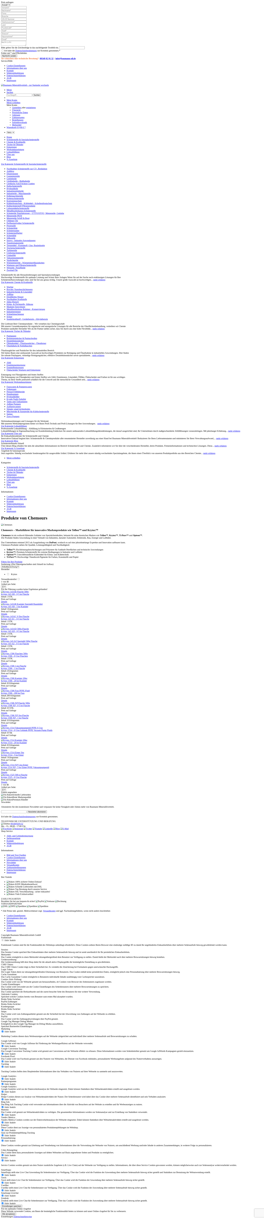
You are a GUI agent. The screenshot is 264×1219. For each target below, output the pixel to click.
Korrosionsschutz (14, 201)
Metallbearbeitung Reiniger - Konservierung (26, 309)
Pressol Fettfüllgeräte (16, 392)
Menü (9, 90)
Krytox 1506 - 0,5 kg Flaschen (14, 656)
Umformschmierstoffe (16, 253)
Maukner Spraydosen (16, 307)
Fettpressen (11, 389)
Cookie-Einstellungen (16, 65)
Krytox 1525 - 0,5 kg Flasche (14, 777)
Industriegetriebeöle (15, 191)
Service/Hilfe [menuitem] (14, 71)
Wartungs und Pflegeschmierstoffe (21, 265)
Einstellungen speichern (11, 1206)
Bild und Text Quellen (16, 855)
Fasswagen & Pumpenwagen (19, 387)
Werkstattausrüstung (15, 477)
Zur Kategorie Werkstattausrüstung (16, 382)
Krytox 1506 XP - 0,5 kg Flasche (15, 705)
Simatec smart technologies (18, 409)
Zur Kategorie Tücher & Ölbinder (16, 331)
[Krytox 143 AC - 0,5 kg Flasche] (15, 616)
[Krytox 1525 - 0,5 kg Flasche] (14, 775)
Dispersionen (12, 174)
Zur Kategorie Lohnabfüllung (14, 426)
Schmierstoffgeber (14, 233)
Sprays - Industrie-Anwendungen (21, 240)
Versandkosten (13, 865)
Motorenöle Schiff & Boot (18, 218)
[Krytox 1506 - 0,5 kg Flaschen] (14, 653)
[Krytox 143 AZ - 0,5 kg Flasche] (19, 641)
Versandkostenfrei (9, 579)
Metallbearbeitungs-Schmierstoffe (21, 211)
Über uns (11, 482)
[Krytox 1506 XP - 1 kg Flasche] (15, 715)
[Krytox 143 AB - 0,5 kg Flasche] (15, 592)
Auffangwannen (14, 406)
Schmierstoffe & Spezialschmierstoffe (23, 467)
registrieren (31, 107)
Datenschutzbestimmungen (24, 816)
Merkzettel (16, 125)
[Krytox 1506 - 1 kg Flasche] (13, 666)
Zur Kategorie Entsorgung (12, 358)
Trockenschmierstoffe (16, 248)
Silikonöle (11, 238)
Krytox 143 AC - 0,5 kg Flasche (15, 619)
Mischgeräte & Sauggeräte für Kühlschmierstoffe (28, 411)
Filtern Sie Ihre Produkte (11, 562)
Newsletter (11, 862)
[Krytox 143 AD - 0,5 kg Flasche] (15, 629)
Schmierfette (12, 228)
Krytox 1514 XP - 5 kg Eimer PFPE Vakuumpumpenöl (25, 767)
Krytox (14, 574)
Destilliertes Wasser (15, 297)
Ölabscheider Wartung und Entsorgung (23, 370)
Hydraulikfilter (13, 396)
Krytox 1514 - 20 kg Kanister (14, 742)
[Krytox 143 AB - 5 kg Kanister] (22, 604)
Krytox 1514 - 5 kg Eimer (12, 755)
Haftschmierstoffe (14, 186)
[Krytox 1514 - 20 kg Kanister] (14, 740)
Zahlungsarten (18, 117)
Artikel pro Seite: (8, 584)
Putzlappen (11, 336)
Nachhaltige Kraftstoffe (17, 299)
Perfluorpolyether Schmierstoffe (20, 223)
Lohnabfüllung (13, 480)
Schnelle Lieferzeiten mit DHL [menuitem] (28, 887)
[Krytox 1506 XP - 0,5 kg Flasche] (15, 703)
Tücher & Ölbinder (15, 472)
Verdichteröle (12, 260)
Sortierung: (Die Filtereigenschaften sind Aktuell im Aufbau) (27, 564)
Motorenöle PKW (14, 216)
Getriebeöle (12, 178)
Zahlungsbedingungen (16, 867)
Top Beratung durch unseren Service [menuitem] (31, 889)
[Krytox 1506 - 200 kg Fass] (15, 691)
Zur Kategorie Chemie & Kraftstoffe (17, 282)
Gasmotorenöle (13, 176)
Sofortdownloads (19, 122)
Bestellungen (17, 120)
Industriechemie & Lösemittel (19, 292)
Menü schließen (13, 102)
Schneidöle (11, 235)
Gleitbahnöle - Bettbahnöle (18, 181)
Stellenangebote (13, 838)
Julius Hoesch (13, 302)
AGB (9, 78)
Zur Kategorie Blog (9, 441)
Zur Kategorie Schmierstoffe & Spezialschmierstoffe (23, 164)
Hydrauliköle (12, 188)
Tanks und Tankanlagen (17, 401)
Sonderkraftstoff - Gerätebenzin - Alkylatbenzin (27, 319)
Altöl (9, 362)
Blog (9, 484)
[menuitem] (135, 65)
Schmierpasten (13, 230)
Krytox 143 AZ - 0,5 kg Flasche (15, 643)
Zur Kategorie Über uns (11, 433)
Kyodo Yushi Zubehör (16, 399)
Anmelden (17, 107)
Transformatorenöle (15, 243)
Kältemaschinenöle (15, 196)
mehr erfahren (99, 280)
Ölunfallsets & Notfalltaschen (19, 346)
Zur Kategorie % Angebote (13, 448)
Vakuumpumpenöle (15, 258)
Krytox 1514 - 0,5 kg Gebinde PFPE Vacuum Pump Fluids (26, 730)
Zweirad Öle (12, 270)
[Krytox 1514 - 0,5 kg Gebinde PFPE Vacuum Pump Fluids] (22, 728)
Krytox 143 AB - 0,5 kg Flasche (15, 594)
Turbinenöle (12, 250)
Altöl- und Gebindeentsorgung (20, 836)
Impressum (11, 80)
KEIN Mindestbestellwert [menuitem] (26, 884)
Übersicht (16, 110)
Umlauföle (11, 255)
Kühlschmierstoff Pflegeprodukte (21, 206)
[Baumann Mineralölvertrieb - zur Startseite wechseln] (25, 85)
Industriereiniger (14, 312)
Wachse (10, 287)
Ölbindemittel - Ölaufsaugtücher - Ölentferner (26, 343)
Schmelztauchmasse (15, 314)
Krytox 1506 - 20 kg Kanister (14, 681)
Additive (10, 171)
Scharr (9, 316)
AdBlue (10, 294)
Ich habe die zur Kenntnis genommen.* (32, 50)
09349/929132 (16, 824)
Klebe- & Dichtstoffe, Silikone (20, 304)
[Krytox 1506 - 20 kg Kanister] (14, 678)
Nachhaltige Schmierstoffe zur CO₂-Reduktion (27, 169)
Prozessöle (11, 225)
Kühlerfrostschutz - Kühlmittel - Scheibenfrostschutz (29, 203)
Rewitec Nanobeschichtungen (20, 289)
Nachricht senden (9, 56)
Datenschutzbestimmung (26, 50)
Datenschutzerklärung (16, 75)
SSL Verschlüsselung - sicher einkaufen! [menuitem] (32, 891)
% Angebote (12, 487)
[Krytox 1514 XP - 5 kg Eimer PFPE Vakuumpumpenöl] (14, 765)
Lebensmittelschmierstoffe (18, 208)
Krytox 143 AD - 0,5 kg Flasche (15, 631)
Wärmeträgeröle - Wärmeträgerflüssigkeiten (25, 263)
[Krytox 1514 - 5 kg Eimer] (12, 752)
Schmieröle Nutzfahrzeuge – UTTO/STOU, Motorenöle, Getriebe (35, 213)
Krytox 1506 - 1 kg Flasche (13, 668)
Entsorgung (12, 475)
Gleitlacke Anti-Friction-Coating (21, 183)
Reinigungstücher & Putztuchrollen (22, 338)
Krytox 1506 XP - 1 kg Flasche (14, 718)
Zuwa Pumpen (13, 416)
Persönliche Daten (20, 112)
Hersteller (5, 569)
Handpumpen (12, 394)
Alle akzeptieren (8, 1214)
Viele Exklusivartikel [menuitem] (24, 894)
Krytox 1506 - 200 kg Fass (12, 693)
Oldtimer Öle (12, 221)
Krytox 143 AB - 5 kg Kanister (14, 606)
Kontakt (10, 70)
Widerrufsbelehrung (15, 73)
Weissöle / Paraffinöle (16, 268)
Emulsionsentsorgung (16, 365)
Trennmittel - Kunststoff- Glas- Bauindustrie (26, 245)
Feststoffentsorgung (15, 367)
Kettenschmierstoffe (15, 198)
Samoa (10, 414)
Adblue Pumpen (14, 404)
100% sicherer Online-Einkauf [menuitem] (28, 882)
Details (4, 601)
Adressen (16, 115)
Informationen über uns (17, 68)
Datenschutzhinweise (22, 1216)
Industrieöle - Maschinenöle (19, 193)
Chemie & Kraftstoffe (16, 470)
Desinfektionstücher (15, 341)
